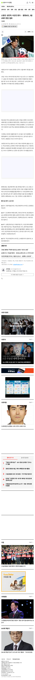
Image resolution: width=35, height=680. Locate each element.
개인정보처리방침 (16, 659)
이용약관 (3, 659)
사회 (29, 9)
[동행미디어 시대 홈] (6, 2)
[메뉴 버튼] (32, 2)
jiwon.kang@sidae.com (15, 268)
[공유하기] (27, 2)
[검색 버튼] (30, 3)
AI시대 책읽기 (5, 628)
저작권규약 (9, 659)
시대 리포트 (4, 312)
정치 (8, 9)
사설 (2, 542)
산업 (15, 9)
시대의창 (4, 402)
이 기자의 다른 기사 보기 (16, 274)
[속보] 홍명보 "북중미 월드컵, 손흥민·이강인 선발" (14, 250)
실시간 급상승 (24, 458)
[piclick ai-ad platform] (9, 36)
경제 (12, 9)
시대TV (3, 339)
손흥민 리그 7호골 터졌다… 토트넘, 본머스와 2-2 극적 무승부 (17, 253)
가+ (32, 32)
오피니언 (3, 9)
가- (25, 32)
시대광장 (4, 596)
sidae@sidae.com (17, 264)
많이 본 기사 (10, 458)
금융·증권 (20, 9)
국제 (25, 9)
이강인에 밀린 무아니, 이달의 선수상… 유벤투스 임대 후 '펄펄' (17, 256)
